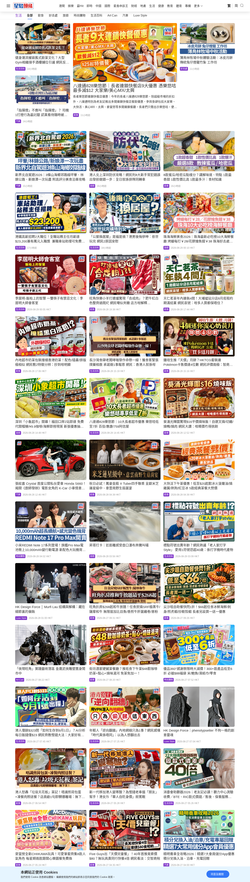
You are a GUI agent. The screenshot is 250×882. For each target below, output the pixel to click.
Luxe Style (140, 15)
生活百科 (96, 15)
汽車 (125, 15)
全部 (30, 15)
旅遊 (66, 15)
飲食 (41, 15)
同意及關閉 (217, 874)
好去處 (53, 15)
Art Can (112, 15)
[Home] (23, 6)
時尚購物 (79, 15)
